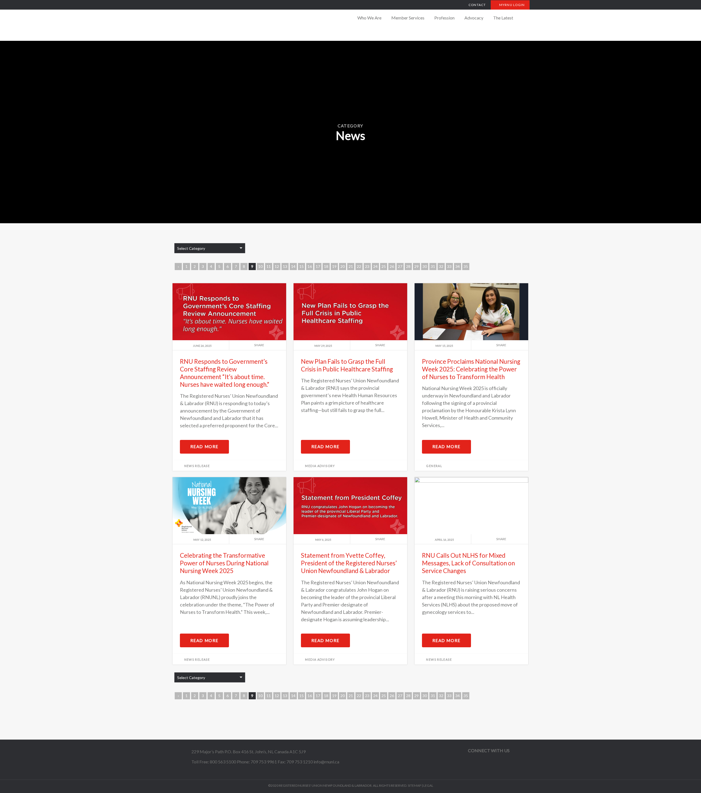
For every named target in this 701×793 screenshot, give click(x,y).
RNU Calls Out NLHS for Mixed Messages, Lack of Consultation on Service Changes (468, 563)
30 (425, 266)
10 (260, 266)
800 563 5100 (223, 761)
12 (277, 266)
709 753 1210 (299, 761)
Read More (204, 446)
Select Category (191, 248)
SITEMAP (414, 785)
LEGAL (428, 785)
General (434, 466)
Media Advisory (320, 466)
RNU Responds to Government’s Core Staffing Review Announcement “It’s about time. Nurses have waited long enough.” (224, 373)
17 (318, 266)
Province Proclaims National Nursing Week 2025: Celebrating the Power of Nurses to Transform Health (471, 369)
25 (383, 266)
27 (400, 266)
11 (268, 266)
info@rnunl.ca (326, 761)
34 (457, 266)
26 (392, 266)
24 (375, 266)
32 (441, 266)
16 (310, 266)
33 (449, 266)
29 (416, 266)
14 (293, 266)
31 (433, 266)
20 (342, 266)
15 (301, 266)
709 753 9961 (264, 761)
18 (326, 266)
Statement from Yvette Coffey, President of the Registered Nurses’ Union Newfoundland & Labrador (349, 563)
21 (351, 266)
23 (367, 266)
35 (466, 266)
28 (408, 266)
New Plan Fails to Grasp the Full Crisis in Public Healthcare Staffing (347, 365)
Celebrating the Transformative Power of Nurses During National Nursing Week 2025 (224, 563)
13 (285, 266)
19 (334, 266)
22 (359, 266)
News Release (197, 466)
